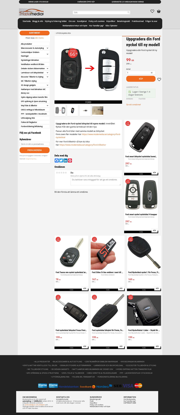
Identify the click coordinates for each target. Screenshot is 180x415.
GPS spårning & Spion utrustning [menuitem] (34, 101)
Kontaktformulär (62, 399)
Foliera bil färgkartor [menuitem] (29, 122)
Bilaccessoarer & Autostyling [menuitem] (32, 48)
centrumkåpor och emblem (35, 405)
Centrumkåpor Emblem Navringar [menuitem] (30, 54)
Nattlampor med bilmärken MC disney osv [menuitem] (33, 91)
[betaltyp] (90, 386)
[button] (153, 11)
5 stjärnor (66, 173)
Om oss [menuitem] (72, 21)
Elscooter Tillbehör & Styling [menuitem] (32, 77)
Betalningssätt (95, 399)
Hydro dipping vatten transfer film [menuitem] (34, 97)
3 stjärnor (61, 173)
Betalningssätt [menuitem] (123, 21)
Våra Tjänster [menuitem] (111, 25)
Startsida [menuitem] (27, 21)
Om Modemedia (129, 399)
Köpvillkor (93, 403)
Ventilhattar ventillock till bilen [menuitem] (32, 64)
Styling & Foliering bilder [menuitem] (56, 21)
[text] (143, 60)
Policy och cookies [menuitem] (97, 21)
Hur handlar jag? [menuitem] (96, 25)
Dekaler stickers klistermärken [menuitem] (33, 68)
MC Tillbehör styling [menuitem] (28, 81)
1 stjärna (57, 173)
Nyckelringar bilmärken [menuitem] (30, 60)
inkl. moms (39, 38)
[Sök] (128, 12)
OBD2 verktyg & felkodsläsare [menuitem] (33, 109)
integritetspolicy (30, 159)
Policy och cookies (96, 405)
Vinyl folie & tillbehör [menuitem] (29, 105)
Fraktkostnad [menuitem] (138, 21)
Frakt (92, 401)
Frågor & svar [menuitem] (151, 21)
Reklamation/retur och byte (100, 406)
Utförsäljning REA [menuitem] (28, 118)
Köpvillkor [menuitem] (110, 21)
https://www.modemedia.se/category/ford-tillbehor (82, 144)
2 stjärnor (59, 173)
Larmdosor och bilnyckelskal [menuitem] (32, 72)
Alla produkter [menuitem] (26, 44)
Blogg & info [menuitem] (37, 21)
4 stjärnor (63, 173)
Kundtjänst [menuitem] (82, 21)
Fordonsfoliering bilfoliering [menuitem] (31, 126)
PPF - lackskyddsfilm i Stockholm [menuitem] (34, 114)
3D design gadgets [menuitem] (28, 85)
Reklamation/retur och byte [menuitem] (75, 25)
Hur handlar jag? (130, 401)
